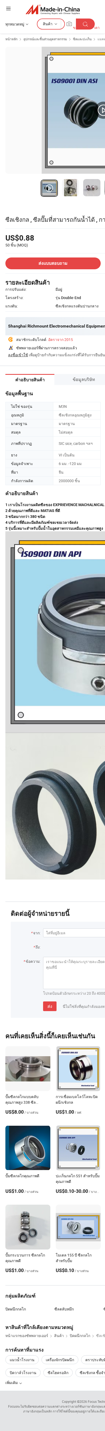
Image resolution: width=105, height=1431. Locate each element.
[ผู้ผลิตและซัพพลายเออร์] (53, 9)
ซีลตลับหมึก (64, 1309)
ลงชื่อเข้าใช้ (18, 354)
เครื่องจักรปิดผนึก (60, 1359)
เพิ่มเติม (12, 1382)
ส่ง (49, 1006)
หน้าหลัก (11, 39)
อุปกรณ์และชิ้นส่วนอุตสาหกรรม (45, 39)
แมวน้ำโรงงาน (22, 1359)
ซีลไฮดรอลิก (58, 1372)
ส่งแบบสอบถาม (53, 263)
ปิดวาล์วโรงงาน (23, 1372)
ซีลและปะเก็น (82, 39)
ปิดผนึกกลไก (15, 1309)
